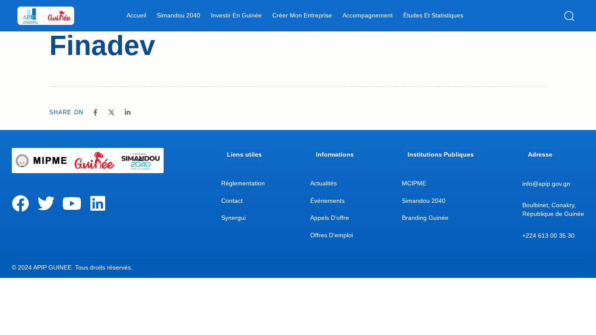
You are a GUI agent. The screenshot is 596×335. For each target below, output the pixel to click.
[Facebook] (20, 203)
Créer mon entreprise (302, 15)
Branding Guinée (425, 217)
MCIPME (414, 183)
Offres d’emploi (331, 235)
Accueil (136, 15)
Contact (232, 200)
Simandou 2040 (178, 15)
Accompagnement (368, 15)
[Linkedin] (97, 203)
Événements (327, 200)
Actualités (323, 183)
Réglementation (243, 183)
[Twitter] (46, 203)
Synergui (233, 217)
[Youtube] (71, 203)
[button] (571, 15)
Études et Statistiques (433, 15)
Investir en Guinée (236, 15)
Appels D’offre (329, 217)
